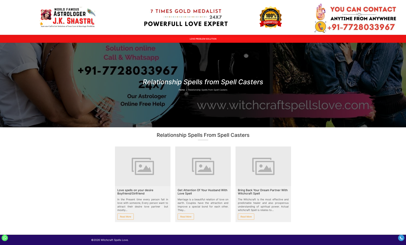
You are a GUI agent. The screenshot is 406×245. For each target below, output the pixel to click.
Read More (125, 216)
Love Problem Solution (203, 39)
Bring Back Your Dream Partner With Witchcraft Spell (263, 191)
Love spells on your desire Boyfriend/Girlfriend (135, 191)
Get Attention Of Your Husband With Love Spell (202, 191)
